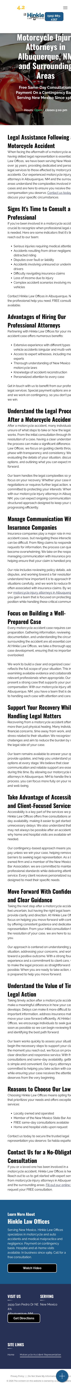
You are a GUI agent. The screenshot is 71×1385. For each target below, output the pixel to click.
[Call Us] (62, 1378)
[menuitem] (11, 1354)
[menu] (65, 8)
